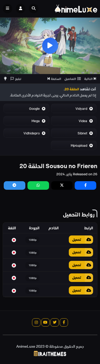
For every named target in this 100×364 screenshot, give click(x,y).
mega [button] (36, 121)
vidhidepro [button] (32, 133)
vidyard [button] (81, 109)
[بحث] (33, 8)
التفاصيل (70, 79)
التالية (88, 79)
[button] (35, 8)
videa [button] (83, 121)
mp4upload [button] (79, 145)
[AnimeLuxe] (76, 9)
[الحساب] (20, 8)
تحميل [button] (76, 239)
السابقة (56, 79)
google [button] (35, 109)
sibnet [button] (83, 133)
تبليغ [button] (18, 79)
